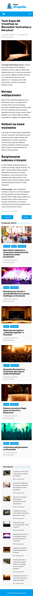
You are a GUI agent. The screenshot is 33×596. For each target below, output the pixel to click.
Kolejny (26, 217)
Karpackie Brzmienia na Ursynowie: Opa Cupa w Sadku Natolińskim (14, 371)
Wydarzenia (10, 37)
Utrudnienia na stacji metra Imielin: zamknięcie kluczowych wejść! (21, 513)
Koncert (6, 365)
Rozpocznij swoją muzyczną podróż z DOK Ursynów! (21, 525)
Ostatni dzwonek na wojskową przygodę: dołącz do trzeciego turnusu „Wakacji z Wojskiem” (19, 564)
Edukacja (6, 246)
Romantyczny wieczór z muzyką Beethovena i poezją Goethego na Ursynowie (16, 293)
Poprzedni (8, 217)
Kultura (6, 287)
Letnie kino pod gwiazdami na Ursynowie (15, 448)
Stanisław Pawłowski (9, 34)
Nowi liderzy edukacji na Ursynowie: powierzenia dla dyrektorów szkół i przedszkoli (15, 253)
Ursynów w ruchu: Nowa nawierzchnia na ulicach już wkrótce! (20, 474)
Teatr (4, 37)
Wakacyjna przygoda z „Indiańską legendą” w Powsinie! (13, 332)
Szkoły (14, 246)
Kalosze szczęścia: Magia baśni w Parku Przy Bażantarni (14, 410)
